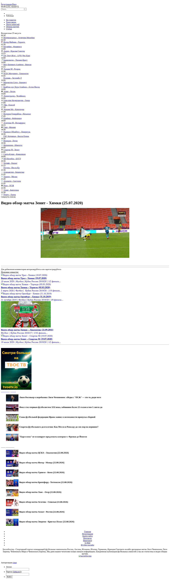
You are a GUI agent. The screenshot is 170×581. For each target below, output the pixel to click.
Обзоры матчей (12, 27)
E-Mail (87, 543)
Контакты (87, 538)
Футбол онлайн (87, 545)
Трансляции (11, 22)
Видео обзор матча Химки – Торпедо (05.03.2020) (25, 287)
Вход (14, 4)
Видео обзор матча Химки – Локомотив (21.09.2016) (27, 329)
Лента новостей (12, 24)
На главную (11, 20)
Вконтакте (87, 541)
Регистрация (6, 4)
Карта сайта (88, 536)
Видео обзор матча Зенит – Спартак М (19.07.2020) (26, 339)
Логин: (9, 567)
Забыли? (17, 572)
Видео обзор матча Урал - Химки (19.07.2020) (24, 278)
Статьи (9, 29)
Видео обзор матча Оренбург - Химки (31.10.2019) (26, 296)
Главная (87, 532)
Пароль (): (14, 572)
